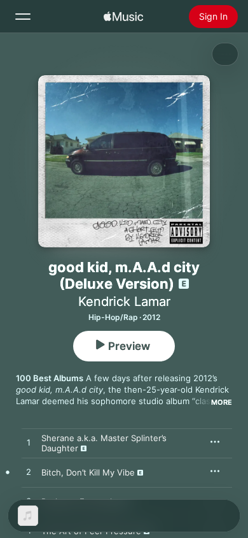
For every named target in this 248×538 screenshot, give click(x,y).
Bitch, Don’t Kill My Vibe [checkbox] (88, 472)
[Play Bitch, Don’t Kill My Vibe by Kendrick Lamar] (28, 472)
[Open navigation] (23, 17)
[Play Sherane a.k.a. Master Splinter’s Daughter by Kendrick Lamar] (28, 443)
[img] (123, 16)
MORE (221, 402)
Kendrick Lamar (124, 301)
